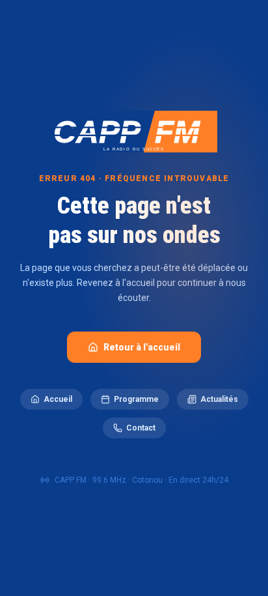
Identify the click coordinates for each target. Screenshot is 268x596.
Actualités (219, 399)
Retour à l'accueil (141, 347)
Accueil (58, 399)
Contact (140, 428)
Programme (136, 399)
